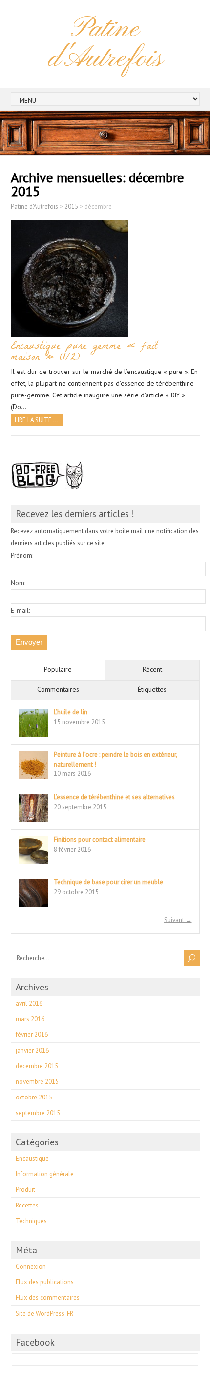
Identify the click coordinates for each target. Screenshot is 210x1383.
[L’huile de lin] (33, 736)
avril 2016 (29, 1003)
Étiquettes (152, 689)
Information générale (45, 1174)
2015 (71, 206)
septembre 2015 (38, 1113)
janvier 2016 (32, 1050)
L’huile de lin (70, 712)
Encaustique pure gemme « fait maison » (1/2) (84, 352)
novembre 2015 (37, 1081)
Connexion (31, 1266)
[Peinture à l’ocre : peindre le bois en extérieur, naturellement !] (33, 778)
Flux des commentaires (48, 1298)
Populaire (58, 669)
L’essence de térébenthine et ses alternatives (114, 797)
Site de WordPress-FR (44, 1313)
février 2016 (32, 1035)
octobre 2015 (34, 1097)
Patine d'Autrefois (105, 44)
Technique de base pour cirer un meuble (108, 882)
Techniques (31, 1221)
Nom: (18, 583)
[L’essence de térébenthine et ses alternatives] (33, 821)
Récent (152, 669)
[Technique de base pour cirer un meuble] (33, 906)
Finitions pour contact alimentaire (100, 839)
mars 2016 (30, 1019)
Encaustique (32, 1158)
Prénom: (22, 555)
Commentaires (58, 689)
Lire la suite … (37, 420)
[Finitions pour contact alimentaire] (33, 863)
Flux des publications (45, 1282)
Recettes (27, 1205)
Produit (25, 1189)
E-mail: (20, 610)
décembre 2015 (37, 1066)
